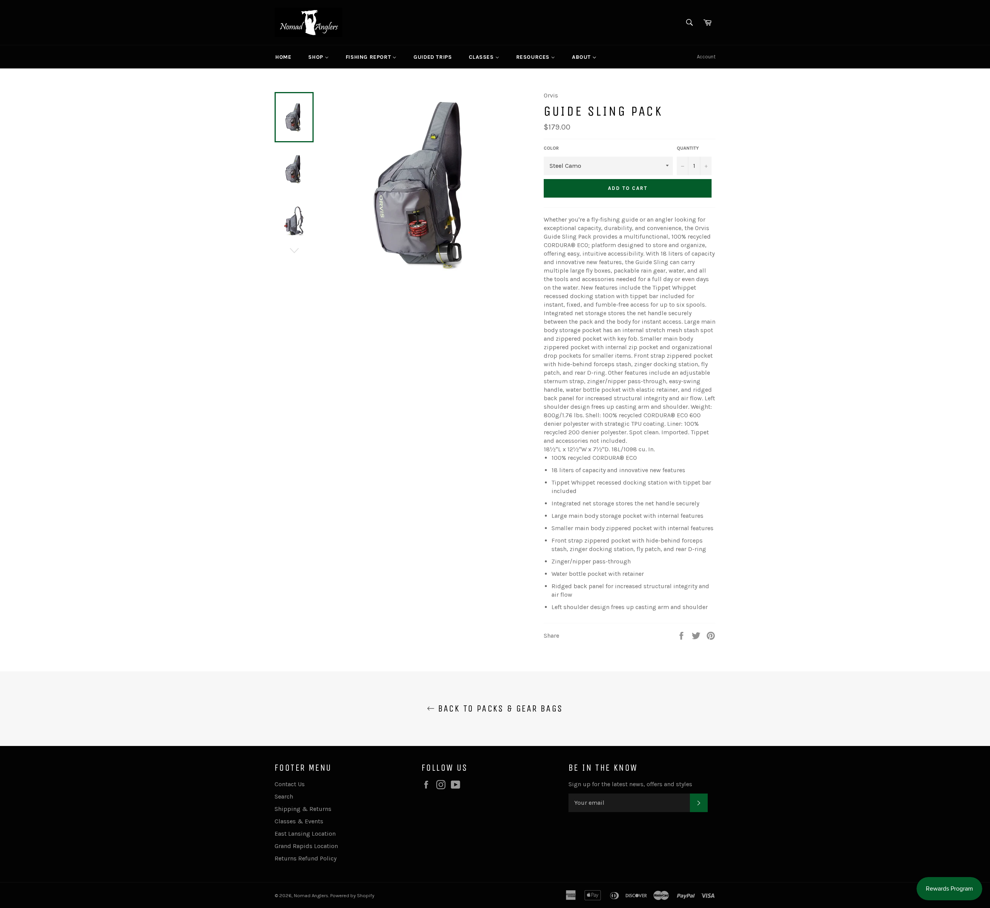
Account (706, 57)
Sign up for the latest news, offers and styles (630, 784)
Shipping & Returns (303, 808)
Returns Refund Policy (305, 858)
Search (284, 796)
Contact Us (290, 784)
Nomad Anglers (311, 895)
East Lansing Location (305, 833)
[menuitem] (283, 56)
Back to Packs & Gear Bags (499, 708)
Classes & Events (299, 821)
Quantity (688, 148)
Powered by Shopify (352, 895)
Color (551, 148)
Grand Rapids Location (306, 846)
